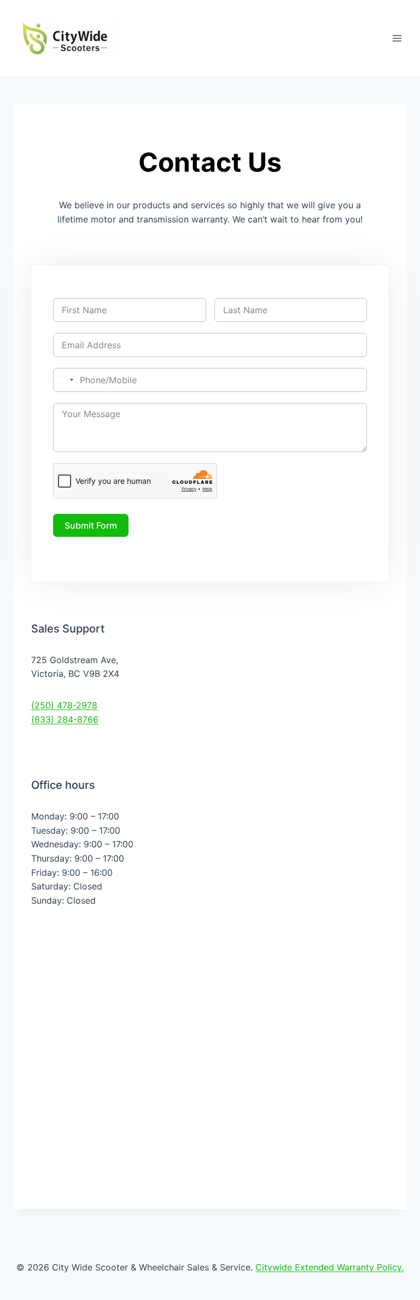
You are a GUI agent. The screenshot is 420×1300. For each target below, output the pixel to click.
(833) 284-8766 (64, 719)
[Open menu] (397, 38)
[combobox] (65, 379)
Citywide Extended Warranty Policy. (329, 1267)
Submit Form (91, 525)
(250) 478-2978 (64, 705)
